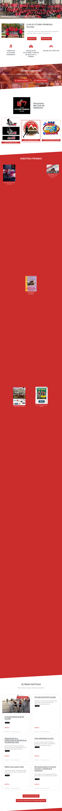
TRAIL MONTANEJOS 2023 (44, 738)
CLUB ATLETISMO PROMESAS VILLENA (18, 16)
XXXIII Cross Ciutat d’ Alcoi (14, 767)
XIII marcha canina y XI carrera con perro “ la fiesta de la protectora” (45, 768)
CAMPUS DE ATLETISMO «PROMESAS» (11, 53)
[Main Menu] (58, 16)
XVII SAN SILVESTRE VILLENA (45, 697)
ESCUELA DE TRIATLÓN (51, 51)
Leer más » (7, 727)
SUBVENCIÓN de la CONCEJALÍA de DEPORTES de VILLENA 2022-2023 (16, 740)
